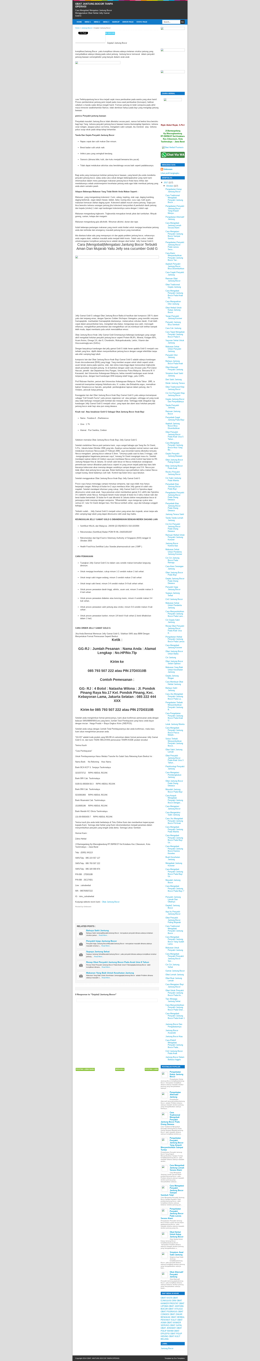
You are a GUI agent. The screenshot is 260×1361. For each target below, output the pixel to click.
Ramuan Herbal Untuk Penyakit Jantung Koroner (175, 537)
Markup (115, 22)
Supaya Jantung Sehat (98, 951)
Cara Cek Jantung (173, 328)
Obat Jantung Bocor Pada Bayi (174, 573)
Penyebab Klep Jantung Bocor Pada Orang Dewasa (173, 507)
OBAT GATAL (176, 1325)
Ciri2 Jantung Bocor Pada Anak (174, 1052)
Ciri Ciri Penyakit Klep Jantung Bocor (175, 394)
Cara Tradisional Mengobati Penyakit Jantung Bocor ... (174, 199)
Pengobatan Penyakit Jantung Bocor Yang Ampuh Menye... (175, 209)
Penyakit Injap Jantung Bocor (101, 941)
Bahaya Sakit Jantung (97, 930)
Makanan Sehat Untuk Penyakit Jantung (173, 348)
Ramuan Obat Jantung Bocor (173, 279)
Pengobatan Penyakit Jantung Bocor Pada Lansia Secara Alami (172, 1213)
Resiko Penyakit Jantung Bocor (173, 473)
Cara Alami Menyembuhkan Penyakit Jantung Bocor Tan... (174, 256)
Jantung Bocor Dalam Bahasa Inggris (175, 1058)
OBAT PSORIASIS (169, 1311)
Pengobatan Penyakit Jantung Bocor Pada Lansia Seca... (175, 246)
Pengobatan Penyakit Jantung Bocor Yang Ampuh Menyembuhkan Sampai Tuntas (172, 1144)
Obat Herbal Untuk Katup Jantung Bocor (174, 310)
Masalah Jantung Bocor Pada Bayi (174, 790)
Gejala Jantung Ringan (172, 677)
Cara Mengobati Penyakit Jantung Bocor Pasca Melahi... (174, 731)
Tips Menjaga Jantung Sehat (173, 1000)
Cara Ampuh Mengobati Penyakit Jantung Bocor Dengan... (174, 799)
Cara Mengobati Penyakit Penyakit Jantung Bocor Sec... (175, 957)
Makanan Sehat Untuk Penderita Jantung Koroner (174, 551)
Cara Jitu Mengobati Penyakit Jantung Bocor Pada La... (174, 696)
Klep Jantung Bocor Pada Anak (174, 467)
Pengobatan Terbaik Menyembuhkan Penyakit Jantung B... (174, 706)
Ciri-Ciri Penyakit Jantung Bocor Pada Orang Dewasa (173, 527)
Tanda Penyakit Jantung (172, 406)
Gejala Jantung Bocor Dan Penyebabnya (175, 400)
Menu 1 (88, 22)
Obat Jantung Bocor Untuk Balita (174, 652)
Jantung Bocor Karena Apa (172, 544)
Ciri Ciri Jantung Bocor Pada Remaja (172, 560)
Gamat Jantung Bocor (175, 971)
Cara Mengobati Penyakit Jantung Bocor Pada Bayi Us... (174, 839)
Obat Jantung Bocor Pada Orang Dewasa (174, 783)
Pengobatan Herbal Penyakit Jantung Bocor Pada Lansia (175, 639)
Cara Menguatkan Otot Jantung (173, 302)
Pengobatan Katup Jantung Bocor (174, 190)
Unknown (168, 169)
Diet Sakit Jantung (174, 379)
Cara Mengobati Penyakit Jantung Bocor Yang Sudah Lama (175, 940)
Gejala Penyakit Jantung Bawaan (174, 454)
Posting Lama (151, 1069)
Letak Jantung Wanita (175, 724)
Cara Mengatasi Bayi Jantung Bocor (175, 985)
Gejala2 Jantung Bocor (173, 906)
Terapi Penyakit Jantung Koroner (174, 317)
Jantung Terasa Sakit (175, 514)
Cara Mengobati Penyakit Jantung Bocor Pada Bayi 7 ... (175, 889)
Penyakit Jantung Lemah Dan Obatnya (173, 899)
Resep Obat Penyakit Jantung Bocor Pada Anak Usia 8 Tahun (117, 962)
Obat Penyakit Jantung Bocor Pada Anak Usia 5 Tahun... (174, 435)
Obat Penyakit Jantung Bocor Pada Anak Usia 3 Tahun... (174, 759)
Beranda (120, 1069)
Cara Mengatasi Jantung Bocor (173, 807)
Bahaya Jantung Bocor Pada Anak (174, 362)
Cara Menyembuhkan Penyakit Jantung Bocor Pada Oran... (175, 1007)
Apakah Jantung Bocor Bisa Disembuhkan (173, 425)
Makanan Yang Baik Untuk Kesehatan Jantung (110, 973)
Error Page (127, 22)
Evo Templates (179, 1358)
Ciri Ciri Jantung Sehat (172, 965)
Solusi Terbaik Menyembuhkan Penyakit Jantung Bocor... (174, 742)
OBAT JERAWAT (168, 1328)
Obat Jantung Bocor (110, 902)
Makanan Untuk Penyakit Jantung (174, 949)
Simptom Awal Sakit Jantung (174, 374)
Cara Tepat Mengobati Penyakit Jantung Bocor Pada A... (175, 334)
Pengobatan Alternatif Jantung (175, 1094)
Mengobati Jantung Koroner (174, 864)
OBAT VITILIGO (175, 1309)
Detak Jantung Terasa (175, 383)
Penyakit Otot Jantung (172, 356)
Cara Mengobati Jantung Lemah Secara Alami (173, 225)
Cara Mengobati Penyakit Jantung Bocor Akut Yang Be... (174, 446)
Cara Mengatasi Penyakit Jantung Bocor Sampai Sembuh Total (172, 1190)
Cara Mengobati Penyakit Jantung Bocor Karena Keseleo (174, 850)
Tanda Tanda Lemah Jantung (174, 519)
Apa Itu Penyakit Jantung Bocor (173, 913)
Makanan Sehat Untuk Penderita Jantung (174, 605)
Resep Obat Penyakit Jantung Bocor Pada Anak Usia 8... (175, 629)
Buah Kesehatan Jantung (173, 858)
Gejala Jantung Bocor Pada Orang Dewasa (175, 580)
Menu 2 (97, 22)
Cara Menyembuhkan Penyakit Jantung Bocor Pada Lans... (175, 613)
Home (79, 22)
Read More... (103, 935)
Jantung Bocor (107, 33)
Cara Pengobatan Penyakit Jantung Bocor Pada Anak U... (174, 717)
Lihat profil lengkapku (170, 173)
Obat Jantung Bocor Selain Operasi (174, 662)
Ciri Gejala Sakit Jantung (173, 621)
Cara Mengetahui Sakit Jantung (173, 813)
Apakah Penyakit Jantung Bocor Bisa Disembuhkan (175, 266)
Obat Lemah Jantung (175, 974)
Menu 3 (106, 22)
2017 (166, 182)
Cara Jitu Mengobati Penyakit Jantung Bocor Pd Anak (174, 820)
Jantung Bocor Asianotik (172, 1031)
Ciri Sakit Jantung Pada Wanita (173, 479)
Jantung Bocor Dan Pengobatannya (174, 1025)
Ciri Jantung (171, 657)
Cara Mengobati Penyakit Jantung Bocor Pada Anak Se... (174, 294)
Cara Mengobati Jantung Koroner (174, 646)
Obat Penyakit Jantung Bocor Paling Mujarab (173, 920)
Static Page (141, 22)
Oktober (170, 186)
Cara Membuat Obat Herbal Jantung (174, 683)
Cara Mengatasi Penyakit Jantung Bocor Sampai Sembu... (174, 235)
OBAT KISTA (166, 1298)
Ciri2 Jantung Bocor (174, 599)
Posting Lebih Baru (85, 1069)
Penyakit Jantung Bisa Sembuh (173, 323)
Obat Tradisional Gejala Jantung (173, 285)
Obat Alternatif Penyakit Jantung (174, 368)
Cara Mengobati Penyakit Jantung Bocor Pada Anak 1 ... (175, 1017)
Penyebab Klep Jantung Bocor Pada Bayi (173, 486)
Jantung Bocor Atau (174, 1036)
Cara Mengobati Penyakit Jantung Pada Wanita (174, 829)
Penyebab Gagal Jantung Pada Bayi (175, 418)
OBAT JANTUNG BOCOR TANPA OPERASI (103, 1358)
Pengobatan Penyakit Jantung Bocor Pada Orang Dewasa (175, 496)
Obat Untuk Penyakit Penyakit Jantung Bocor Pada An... (175, 992)
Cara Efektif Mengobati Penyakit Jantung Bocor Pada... (174, 1043)
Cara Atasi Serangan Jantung (174, 567)
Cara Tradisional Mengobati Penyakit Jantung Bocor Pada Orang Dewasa (170, 1118)
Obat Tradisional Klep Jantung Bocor (175, 388)
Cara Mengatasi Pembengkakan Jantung (173, 774)
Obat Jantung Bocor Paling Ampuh (174, 461)
